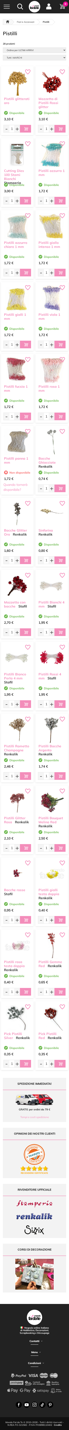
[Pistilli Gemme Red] (52, 945)
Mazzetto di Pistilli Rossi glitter (48, 103)
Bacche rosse (14, 890)
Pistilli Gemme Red (50, 964)
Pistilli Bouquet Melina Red (51, 820)
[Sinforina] (52, 514)
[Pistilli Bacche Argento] (52, 730)
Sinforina (46, 530)
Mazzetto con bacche (14, 604)
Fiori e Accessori (25, 21)
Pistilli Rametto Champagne (16, 748)
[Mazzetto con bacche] (17, 586)
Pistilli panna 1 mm (16, 460)
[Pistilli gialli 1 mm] (17, 298)
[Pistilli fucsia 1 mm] (17, 370)
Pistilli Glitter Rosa (14, 820)
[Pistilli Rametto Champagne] (17, 730)
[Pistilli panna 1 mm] (17, 442)
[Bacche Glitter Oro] (17, 514)
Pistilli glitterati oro (17, 101)
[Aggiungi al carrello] (25, 129)
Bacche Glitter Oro (15, 532)
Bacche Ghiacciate (47, 460)
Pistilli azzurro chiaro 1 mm (15, 245)
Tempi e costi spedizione (34, 1117)
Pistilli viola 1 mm (49, 317)
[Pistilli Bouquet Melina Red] (52, 801)
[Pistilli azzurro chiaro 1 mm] (17, 226)
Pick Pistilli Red (48, 1036)
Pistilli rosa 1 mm (49, 388)
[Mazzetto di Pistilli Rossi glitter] (52, 82)
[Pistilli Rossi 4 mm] (52, 658)
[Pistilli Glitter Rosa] (17, 801)
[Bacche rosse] (17, 873)
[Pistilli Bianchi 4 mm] (52, 586)
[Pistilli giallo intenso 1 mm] (52, 226)
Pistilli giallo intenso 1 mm (49, 245)
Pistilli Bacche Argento (50, 748)
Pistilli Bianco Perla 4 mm (15, 676)
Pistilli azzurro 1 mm (52, 173)
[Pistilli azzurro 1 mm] (52, 154)
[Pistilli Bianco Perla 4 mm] (17, 658)
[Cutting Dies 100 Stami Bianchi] (17, 154)
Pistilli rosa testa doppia (14, 964)
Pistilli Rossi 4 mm (50, 676)
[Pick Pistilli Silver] (17, 1017)
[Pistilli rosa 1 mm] (52, 370)
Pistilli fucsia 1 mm (16, 388)
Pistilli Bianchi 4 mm (51, 604)
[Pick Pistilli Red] (52, 1017)
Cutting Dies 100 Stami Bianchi (14, 175)
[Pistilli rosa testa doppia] (17, 945)
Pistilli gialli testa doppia (49, 892)
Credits (58, 1424)
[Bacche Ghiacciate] (52, 442)
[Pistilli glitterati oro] (17, 82)
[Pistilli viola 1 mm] (52, 298)
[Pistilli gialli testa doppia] (52, 873)
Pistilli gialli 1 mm (15, 317)
